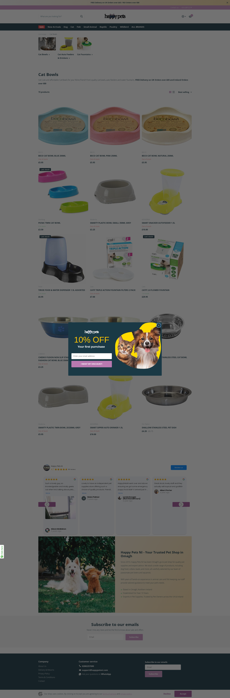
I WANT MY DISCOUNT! (91, 364)
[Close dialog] (159, 325)
